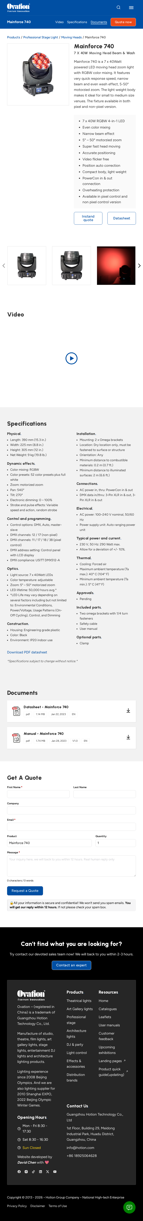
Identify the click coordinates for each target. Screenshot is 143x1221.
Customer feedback (106, 1036)
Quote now (123, 22)
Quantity (101, 836)
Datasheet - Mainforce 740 (46, 707)
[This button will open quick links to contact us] (129, 1207)
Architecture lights (76, 1033)
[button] (71, 358)
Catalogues (108, 1009)
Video (59, 22)
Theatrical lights (79, 1001)
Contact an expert (71, 965)
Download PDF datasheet (27, 652)
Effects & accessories (76, 1064)
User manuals (109, 1025)
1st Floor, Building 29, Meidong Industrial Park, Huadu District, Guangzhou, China (91, 1134)
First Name (14, 787)
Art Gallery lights (80, 1009)
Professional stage (76, 1020)
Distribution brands (76, 1077)
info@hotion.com (80, 1148)
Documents (99, 22)
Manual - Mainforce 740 (43, 733)
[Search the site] (118, 7)
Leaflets (105, 1017)
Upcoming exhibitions (107, 1050)
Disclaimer (37, 1206)
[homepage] (31, 995)
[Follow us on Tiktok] (33, 1171)
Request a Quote (25, 891)
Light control (77, 1053)
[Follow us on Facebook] (19, 1171)
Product (12, 836)
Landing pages (110, 1061)
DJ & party (75, 1044)
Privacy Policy (17, 1206)
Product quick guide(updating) (111, 1072)
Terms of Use (58, 1206)
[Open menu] (131, 8)
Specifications (77, 22)
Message (13, 852)
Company (13, 803)
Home (103, 1001)
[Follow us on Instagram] (26, 1171)
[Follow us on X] (47, 1171)
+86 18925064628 (82, 1156)
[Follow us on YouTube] (55, 1171)
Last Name (80, 787)
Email (11, 819)
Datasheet (121, 218)
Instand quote (88, 218)
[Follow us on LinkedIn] (40, 1171)
